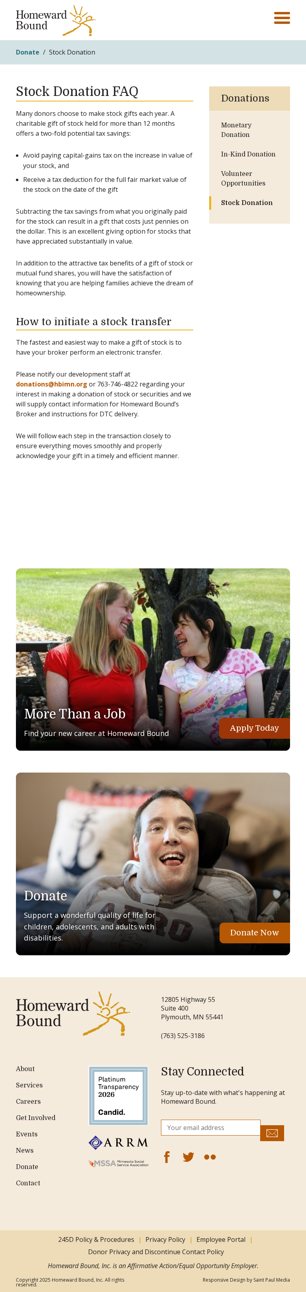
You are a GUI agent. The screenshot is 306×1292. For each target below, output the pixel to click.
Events (26, 1134)
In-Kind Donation (248, 154)
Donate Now (254, 932)
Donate (27, 52)
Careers (28, 1101)
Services (29, 1085)
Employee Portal (220, 1239)
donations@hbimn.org (51, 384)
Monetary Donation (236, 130)
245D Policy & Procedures (96, 1239)
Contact (28, 1183)
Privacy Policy (165, 1239)
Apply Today (254, 728)
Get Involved (35, 1118)
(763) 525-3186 (183, 1035)
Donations (245, 98)
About (25, 1069)
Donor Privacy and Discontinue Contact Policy (157, 1251)
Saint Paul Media (271, 1279)
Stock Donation (247, 203)
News (24, 1150)
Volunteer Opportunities (243, 178)
